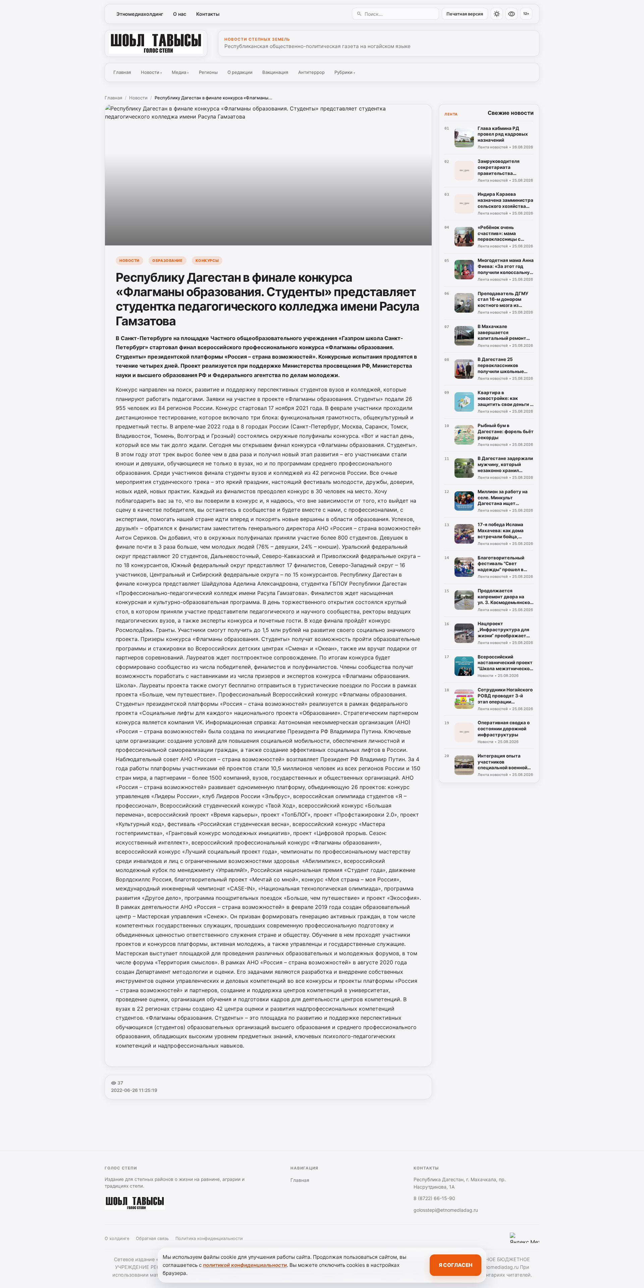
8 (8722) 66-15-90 (434, 1198)
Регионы (208, 72)
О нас (179, 14)
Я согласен (455, 1265)
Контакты (207, 14)
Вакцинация (275, 72)
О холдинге (117, 1238)
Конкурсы (207, 260)
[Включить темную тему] (497, 14)
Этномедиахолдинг (139, 14)
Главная (122, 72)
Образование (167, 260)
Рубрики (344, 72)
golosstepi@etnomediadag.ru (446, 1210)
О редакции (240, 72)
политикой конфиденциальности (245, 1265)
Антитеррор (311, 72)
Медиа (180, 72)
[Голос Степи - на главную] (156, 43)
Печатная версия (464, 13)
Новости (151, 72)
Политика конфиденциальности (209, 1238)
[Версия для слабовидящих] (511, 14)
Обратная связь (152, 1238)
